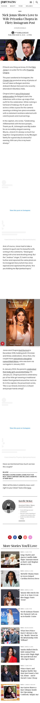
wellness (29, 6)
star (8, 80)
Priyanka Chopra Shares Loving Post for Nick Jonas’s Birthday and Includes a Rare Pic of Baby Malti (20, 476)
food (21, 6)
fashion (4, 6)
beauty (12, 6)
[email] (30, 537)
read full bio (22, 520)
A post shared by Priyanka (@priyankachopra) (20, 239)
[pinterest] (2, 58)
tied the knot (24, 350)
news (20, 11)
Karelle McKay (23, 32)
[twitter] (20, 537)
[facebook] (15, 537)
